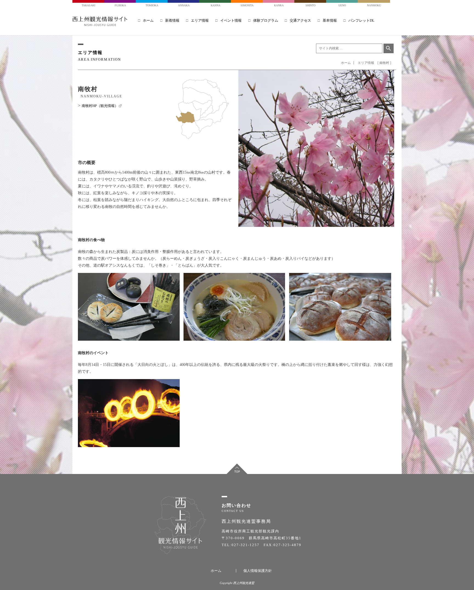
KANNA (215, 5)
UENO (342, 5)
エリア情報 (200, 20)
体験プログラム (265, 20)
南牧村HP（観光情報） (102, 106)
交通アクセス (300, 20)
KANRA (279, 5)
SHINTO (310, 5)
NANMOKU (374, 5)
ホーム (148, 20)
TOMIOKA (152, 5)
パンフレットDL (361, 20)
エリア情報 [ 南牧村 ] (374, 63)
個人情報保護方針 (257, 570)
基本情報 (330, 20)
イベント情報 (231, 20)
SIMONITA (247, 5)
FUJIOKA (120, 5)
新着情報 (172, 20)
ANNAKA (184, 5)
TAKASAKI (88, 5)
